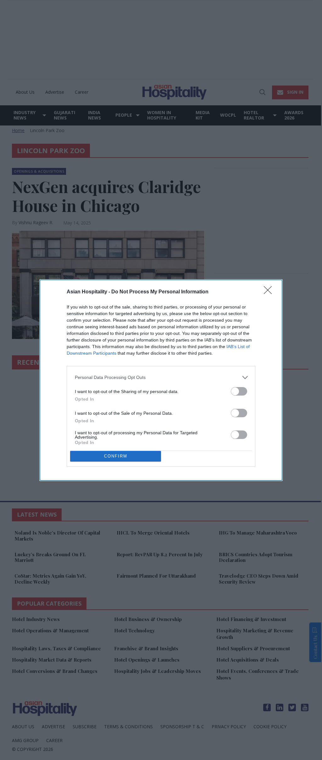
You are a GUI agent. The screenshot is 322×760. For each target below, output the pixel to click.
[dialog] (161, 380)
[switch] (239, 391)
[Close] (270, 292)
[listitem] (161, 377)
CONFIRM (115, 456)
